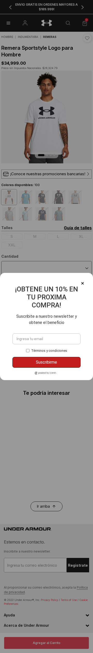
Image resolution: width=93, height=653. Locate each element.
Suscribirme (46, 362)
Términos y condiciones (49, 351)
